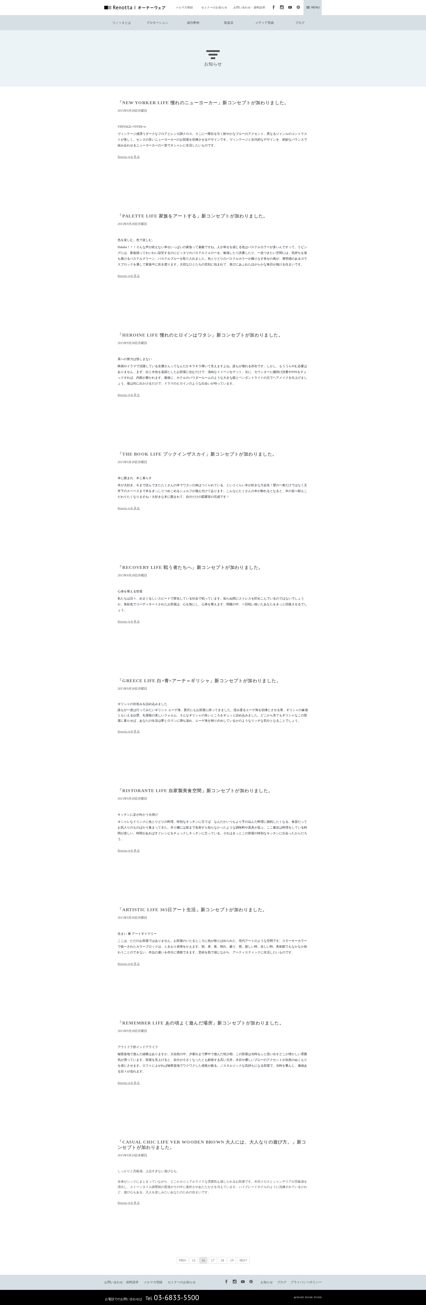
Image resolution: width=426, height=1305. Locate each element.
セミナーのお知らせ (214, 7)
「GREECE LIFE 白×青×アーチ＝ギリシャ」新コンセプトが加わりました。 (199, 680)
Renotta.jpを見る (129, 157)
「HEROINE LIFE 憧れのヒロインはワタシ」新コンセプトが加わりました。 (200, 335)
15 (193, 1260)
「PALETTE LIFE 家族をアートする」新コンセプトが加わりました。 (193, 215)
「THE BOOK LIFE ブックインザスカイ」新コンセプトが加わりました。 (197, 454)
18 (222, 1260)
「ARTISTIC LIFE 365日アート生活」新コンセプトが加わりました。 (192, 909)
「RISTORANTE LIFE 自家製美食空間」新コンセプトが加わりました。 (195, 790)
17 (213, 1260)
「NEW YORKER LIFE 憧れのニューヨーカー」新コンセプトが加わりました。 (203, 102)
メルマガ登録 (184, 7)
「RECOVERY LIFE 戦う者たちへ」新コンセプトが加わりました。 (190, 567)
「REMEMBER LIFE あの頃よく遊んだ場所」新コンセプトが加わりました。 (201, 1022)
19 (232, 1260)
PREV (182, 1260)
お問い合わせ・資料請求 (249, 7)
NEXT (243, 1260)
